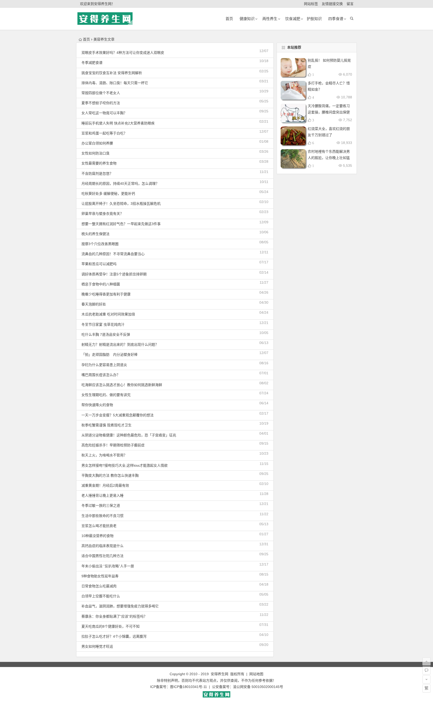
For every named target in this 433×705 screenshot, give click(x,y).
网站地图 (256, 674)
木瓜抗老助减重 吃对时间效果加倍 (108, 314)
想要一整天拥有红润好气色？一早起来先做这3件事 (121, 224)
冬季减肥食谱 (91, 63)
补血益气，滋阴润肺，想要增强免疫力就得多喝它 (120, 606)
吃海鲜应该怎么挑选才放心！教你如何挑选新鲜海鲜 (121, 385)
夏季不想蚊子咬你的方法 (100, 103)
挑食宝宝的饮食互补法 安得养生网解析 (111, 73)
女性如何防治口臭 (95, 153)
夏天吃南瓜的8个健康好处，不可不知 (110, 626)
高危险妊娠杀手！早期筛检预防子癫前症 (113, 445)
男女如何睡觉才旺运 (97, 646)
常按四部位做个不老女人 (100, 93)
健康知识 (247, 19)
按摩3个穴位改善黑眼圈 (100, 244)
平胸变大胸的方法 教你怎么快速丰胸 (110, 475)
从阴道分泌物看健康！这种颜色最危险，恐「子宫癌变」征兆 (128, 435)
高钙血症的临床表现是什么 (102, 546)
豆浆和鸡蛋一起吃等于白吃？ (104, 133)
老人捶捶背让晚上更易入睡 (102, 495)
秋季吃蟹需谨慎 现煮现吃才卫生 (106, 425)
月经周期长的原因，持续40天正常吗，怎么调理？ (120, 184)
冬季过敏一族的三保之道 (100, 505)
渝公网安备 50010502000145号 (258, 687)
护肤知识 (314, 19)
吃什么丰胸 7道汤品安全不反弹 (105, 334)
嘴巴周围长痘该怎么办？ (100, 375)
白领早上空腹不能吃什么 (100, 596)
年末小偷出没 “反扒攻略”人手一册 (107, 566)
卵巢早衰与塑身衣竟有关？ (102, 214)
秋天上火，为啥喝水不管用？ (104, 455)
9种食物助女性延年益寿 (100, 576)
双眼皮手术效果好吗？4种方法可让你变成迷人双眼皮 (122, 53)
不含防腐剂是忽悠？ (97, 173)
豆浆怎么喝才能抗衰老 (99, 526)
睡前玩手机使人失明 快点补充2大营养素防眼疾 (118, 123)
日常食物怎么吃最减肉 (99, 586)
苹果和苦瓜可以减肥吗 (99, 264)
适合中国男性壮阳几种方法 (102, 556)
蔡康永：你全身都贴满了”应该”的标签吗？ (114, 616)
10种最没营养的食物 (97, 536)
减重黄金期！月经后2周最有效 (105, 485)
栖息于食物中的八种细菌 (100, 284)
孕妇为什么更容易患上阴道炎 (104, 365)
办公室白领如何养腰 (97, 143)
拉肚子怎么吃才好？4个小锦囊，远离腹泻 (114, 636)
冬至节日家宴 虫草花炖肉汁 (103, 324)
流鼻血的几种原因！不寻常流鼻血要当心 (113, 254)
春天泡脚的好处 (93, 304)
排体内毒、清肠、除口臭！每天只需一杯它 (114, 83)
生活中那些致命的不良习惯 (102, 516)
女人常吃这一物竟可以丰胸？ (104, 113)
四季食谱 (335, 19)
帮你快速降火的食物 (97, 405)
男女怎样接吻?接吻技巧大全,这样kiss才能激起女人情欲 (124, 465)
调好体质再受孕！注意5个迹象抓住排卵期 (114, 274)
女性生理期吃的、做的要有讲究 (106, 395)
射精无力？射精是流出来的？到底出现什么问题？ (120, 344)
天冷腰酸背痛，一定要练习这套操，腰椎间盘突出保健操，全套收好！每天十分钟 (329, 112)
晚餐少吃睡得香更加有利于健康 (106, 294)
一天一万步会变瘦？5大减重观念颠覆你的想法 (117, 415)
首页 (86, 39)
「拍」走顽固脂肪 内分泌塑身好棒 (109, 354)
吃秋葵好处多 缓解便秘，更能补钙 (108, 194)
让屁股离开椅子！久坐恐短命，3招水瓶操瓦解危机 (121, 204)
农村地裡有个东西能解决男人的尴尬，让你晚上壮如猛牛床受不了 (329, 157)
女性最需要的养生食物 (99, 163)
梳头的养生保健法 (95, 234)
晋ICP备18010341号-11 (188, 687)
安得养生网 (219, 674)
